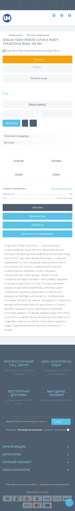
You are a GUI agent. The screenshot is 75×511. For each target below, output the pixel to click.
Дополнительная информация (37, 233)
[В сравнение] (33, 123)
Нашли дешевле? (37, 104)
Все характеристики (62, 188)
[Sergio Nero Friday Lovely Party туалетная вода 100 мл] (37, 50)
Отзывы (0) (37, 225)
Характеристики (37, 216)
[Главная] (4, 35)
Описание (37, 207)
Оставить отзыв (39, 78)
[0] (53, 18)
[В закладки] (25, 123)
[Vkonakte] (37, 437)
